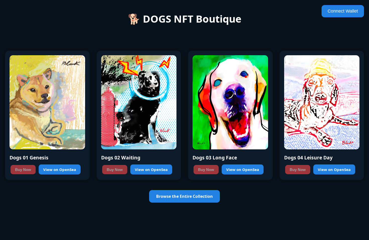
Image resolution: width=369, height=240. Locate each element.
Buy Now (23, 169)
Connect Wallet (343, 11)
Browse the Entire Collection (184, 196)
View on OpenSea (59, 169)
